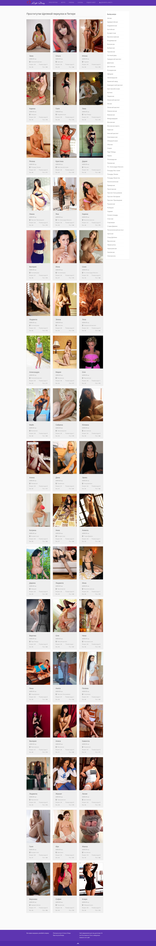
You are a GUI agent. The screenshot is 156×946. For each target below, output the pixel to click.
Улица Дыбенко (112, 237)
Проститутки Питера (58, 935)
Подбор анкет (91, 2)
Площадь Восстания (113, 170)
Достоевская (111, 66)
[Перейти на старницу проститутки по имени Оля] (91, 352)
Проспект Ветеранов (113, 196)
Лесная (109, 104)
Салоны (80, 2)
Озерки (109, 148)
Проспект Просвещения (114, 200)
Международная (112, 118)
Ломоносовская (112, 111)
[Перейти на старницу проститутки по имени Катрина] (38, 510)
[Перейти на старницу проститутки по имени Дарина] (38, 562)
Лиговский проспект (113, 107)
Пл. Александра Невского (115, 167)
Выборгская (111, 48)
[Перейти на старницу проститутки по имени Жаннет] (65, 773)
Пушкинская (111, 204)
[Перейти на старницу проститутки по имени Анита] (65, 668)
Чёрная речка (111, 245)
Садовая (110, 211)
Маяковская (111, 115)
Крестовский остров (113, 89)
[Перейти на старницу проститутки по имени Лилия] (91, 773)
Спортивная (111, 222)
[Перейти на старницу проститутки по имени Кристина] (65, 141)
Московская (111, 122)
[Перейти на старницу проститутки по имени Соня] (91, 246)
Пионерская (111, 163)
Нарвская (110, 130)
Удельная (110, 234)
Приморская (111, 185)
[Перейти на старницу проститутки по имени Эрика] (91, 457)
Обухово (110, 144)
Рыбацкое (110, 208)
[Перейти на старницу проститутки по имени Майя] (38, 404)
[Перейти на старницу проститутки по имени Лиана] (38, 193)
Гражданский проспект (114, 59)
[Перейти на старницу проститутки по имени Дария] (91, 141)
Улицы (69, 933)
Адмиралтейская (112, 22)
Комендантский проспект (115, 85)
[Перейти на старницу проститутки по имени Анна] (65, 510)
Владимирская (111, 40)
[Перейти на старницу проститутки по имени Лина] (38, 668)
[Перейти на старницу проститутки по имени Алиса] (65, 721)
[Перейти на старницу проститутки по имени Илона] (91, 35)
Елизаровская (111, 70)
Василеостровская (113, 37)
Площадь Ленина (112, 174)
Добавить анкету (106, 2)
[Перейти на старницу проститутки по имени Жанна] (91, 826)
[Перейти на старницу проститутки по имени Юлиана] (91, 404)
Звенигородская (112, 78)
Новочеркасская (112, 137)
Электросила (111, 256)
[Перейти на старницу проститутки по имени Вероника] (38, 879)
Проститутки (53, 2)
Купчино (109, 92)
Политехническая (112, 182)
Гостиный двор (111, 55)
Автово (109, 18)
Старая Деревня (112, 226)
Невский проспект (112, 133)
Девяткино (110, 63)
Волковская (111, 44)
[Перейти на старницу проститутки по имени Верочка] (38, 615)
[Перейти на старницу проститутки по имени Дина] (65, 457)
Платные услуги (57, 933)
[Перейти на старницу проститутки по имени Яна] (65, 193)
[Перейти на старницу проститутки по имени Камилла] (91, 721)
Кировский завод (112, 81)
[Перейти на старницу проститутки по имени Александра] (38, 352)
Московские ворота (113, 126)
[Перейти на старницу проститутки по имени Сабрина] (65, 404)
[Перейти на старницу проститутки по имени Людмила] (38, 299)
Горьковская (111, 52)
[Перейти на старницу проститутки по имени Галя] (65, 88)
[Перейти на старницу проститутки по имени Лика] (91, 88)
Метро (63, 2)
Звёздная (110, 74)
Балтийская (111, 29)
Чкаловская (111, 252)
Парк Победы (111, 152)
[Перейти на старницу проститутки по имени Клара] (91, 879)
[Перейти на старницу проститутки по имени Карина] (38, 88)
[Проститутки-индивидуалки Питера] (37, 4)
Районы (71, 2)
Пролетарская (111, 189)
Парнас (109, 156)
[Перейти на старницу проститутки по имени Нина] (91, 615)
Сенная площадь (112, 215)
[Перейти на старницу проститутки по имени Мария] (65, 352)
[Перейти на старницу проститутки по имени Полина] (91, 668)
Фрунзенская (111, 241)
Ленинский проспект (113, 100)
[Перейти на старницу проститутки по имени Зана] (38, 35)
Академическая (112, 26)
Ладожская (110, 96)
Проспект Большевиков (114, 193)
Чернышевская (112, 248)
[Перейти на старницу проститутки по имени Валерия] (38, 246)
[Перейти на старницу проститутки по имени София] (65, 879)
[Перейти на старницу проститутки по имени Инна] (65, 246)
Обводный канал (112, 141)
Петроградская (112, 159)
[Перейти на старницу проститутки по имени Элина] (65, 299)
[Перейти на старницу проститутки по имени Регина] (38, 141)
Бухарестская (111, 33)
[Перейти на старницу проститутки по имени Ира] (65, 826)
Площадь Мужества (113, 178)
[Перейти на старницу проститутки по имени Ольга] (65, 35)
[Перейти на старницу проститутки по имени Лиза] (91, 299)
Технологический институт (115, 230)
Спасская (110, 219)
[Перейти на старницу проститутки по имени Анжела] (91, 510)
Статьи (64, 933)
